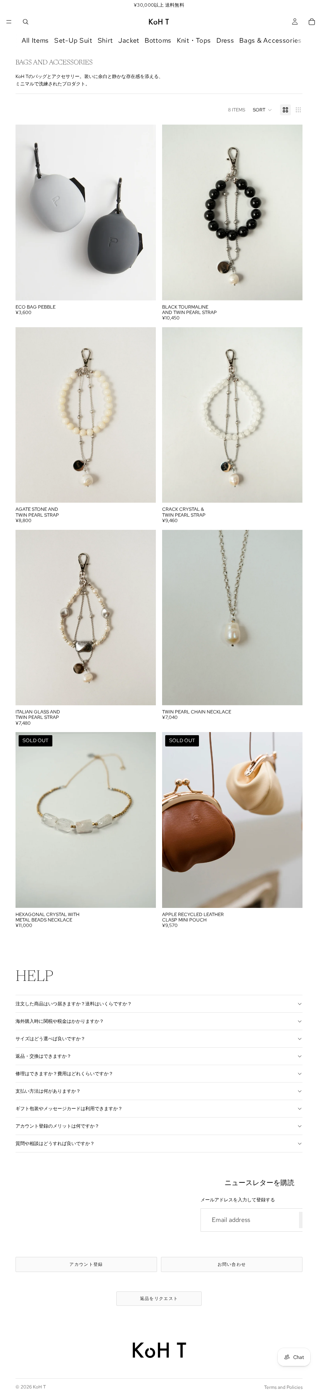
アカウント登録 (86, 1264)
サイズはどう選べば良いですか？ (50, 1039)
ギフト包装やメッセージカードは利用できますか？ (69, 1108)
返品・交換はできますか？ (43, 1056)
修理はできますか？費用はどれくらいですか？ (64, 1074)
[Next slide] (144, 212)
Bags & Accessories (270, 40)
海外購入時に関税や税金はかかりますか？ (60, 1021)
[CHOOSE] (144, 288)
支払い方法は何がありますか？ (48, 1091)
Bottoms (158, 40)
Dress (225, 40)
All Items (35, 40)
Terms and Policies (283, 1387)
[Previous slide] (27, 212)
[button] (262, 109)
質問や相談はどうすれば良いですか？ (55, 1143)
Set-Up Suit (73, 40)
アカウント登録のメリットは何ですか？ (57, 1126)
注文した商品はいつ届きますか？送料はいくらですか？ (74, 1004)
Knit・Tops (194, 40)
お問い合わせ (232, 1264)
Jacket (128, 40)
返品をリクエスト (159, 1298)
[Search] (25, 21)
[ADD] (290, 288)
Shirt (105, 40)
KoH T (39, 1387)
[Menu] (9, 22)
